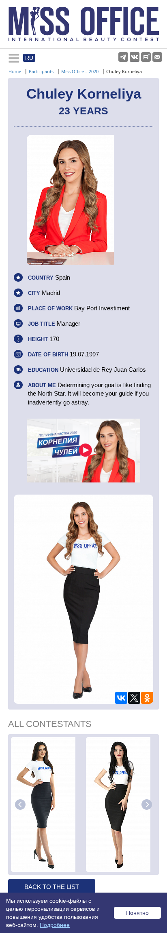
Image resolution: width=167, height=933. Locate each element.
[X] (134, 698)
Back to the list (51, 886)
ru (29, 58)
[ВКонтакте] (121, 698)
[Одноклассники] (147, 698)
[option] (47, 804)
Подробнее (55, 925)
